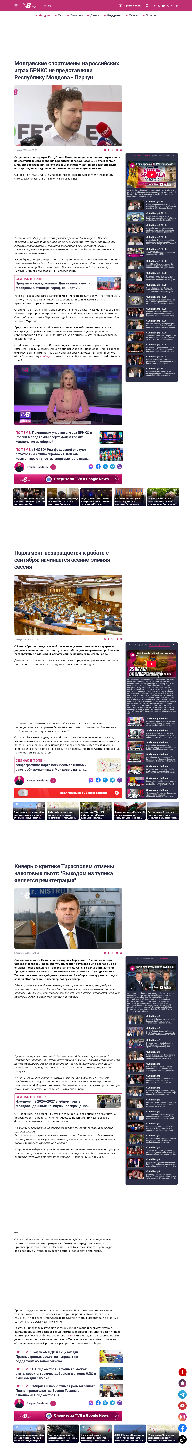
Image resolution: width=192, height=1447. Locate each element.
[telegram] (117, 150)
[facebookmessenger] (105, 150)
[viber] (121, 150)
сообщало (47, 356)
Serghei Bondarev (37, 467)
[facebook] (108, 150)
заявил (70, 1335)
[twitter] (112, 150)
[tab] (142, 156)
